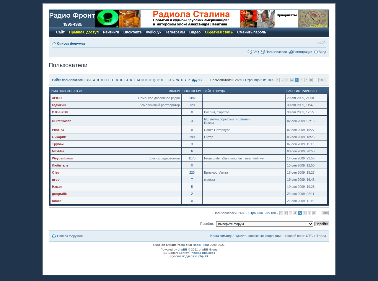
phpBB (182, 249)
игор (56, 179)
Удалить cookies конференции (258, 236)
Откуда (219, 91)
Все (88, 80)
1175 (191, 158)
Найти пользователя (67, 80)
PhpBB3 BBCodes (202, 252)
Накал (57, 186)
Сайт (207, 91)
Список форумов (71, 43)
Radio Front (201, 244)
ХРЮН (57, 98)
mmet (56, 201)
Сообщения (192, 91)
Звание (175, 91)
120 (192, 105)
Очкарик (59, 137)
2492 (191, 98)
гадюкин (59, 105)
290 (192, 137)
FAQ (255, 52)
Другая (197, 80)
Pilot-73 (58, 130)
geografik (59, 194)
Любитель (60, 165)
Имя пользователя (67, 91)
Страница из (259, 80)
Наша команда (221, 236)
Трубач (57, 144)
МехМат (58, 151)
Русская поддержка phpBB (189, 256)
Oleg (55, 172)
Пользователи (276, 52)
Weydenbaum (62, 158)
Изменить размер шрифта (321, 42)
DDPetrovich (61, 121)
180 (322, 80)
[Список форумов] (84, 26)
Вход (322, 52)
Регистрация (302, 52)
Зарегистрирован (301, 91)
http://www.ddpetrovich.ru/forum (227, 119)
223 (192, 172)
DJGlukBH (60, 112)
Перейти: (207, 223)
